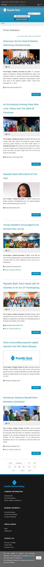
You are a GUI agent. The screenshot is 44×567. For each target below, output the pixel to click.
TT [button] (40, 4)
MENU (3, 23)
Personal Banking (9, 512)
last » (29, 470)
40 (15, 467)
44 (34, 467)
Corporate (21, 5)
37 (29, 463)
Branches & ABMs (14, 2)
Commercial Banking (10, 514)
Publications (8, 531)
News (30, 36)
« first (10, 463)
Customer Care (9, 547)
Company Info (4, 2)
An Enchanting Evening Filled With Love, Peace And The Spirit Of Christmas (21, 108)
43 (29, 467)
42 (23, 467)
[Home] (11, 10)
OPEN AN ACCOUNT (22, 16)
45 (13, 470)
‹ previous (19, 463)
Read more (36, 94)
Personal (4, 5)
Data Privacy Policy (28, 558)
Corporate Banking (10, 517)
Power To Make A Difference (13, 270)
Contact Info (8, 545)
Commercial (13, 5)
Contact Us (23, 2)
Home (26, 36)
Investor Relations (9, 498)
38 (34, 463)
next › (22, 470)
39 (9, 467)
